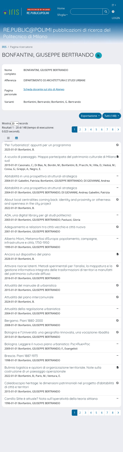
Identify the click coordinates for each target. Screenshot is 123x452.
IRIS (4, 47)
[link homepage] (11, 11)
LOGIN (116, 18)
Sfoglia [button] (61, 15)
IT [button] (113, 5)
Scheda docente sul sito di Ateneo (44, 89)
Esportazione (89, 116)
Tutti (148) (110, 116)
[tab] (8, 138)
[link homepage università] (38, 11)
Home (61, 8)
